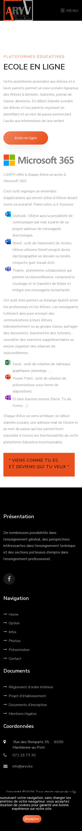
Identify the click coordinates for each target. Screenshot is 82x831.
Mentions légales (23, 713)
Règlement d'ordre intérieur (31, 687)
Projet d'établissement (27, 695)
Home (13, 614)
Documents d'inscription (28, 704)
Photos (14, 640)
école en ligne (26, 137)
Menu (72, 10)
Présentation (19, 649)
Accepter (32, 818)
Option (14, 623)
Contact (15, 658)
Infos (12, 632)
